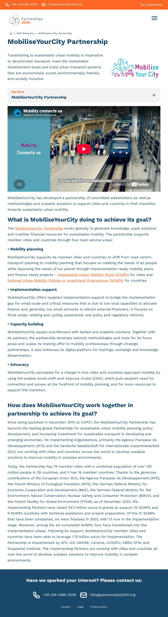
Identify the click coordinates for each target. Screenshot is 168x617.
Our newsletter (151, 5)
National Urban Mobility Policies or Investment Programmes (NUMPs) (66, 280)
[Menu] (154, 19)
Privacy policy (99, 606)
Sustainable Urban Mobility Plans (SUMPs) (93, 275)
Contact (65, 606)
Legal (80, 606)
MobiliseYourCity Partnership (39, 228)
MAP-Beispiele (25, 33)
